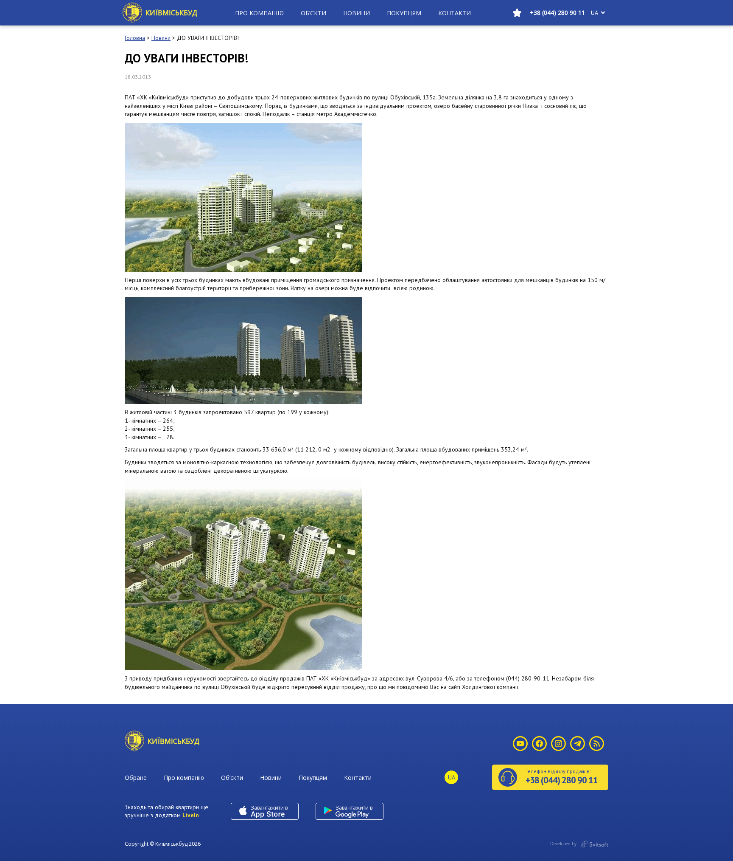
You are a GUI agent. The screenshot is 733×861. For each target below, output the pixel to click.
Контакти (454, 13)
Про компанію (259, 13)
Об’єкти (313, 13)
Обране (136, 777)
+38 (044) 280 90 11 (557, 12)
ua (594, 13)
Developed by (564, 844)
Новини (356, 13)
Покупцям (404, 13)
